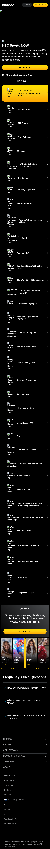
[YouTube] (20, 832)
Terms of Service (10, 775)
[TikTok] (13, 832)
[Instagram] (27, 832)
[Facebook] (6, 832)
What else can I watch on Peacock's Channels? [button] (26, 716)
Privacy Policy (9, 780)
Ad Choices (8, 794)
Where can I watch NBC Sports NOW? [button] (24, 701)
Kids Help (7, 809)
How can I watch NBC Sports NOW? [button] (26, 688)
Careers (7, 814)
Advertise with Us (10, 819)
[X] (34, 832)
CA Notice (8, 790)
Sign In (28, 5)
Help (5, 804)
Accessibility (8, 785)
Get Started (41, 5)
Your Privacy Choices (16, 799)
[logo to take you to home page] (8, 5)
